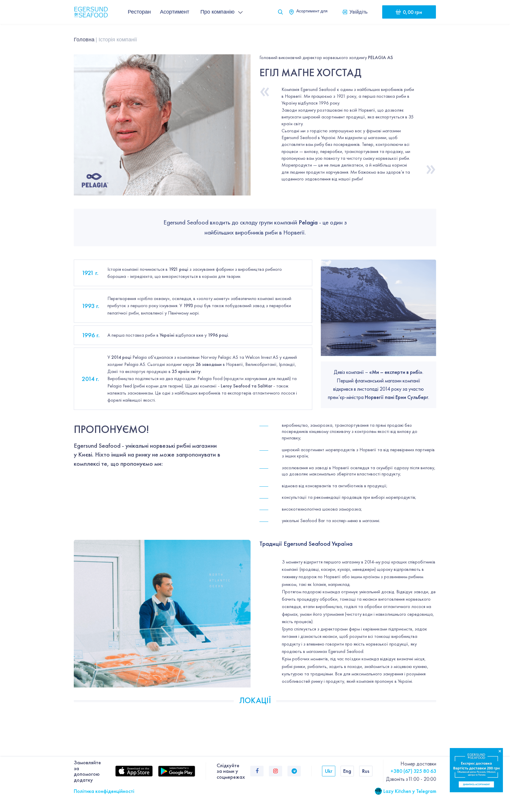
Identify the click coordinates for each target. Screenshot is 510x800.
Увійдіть (358, 11)
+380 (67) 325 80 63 (413, 771)
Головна (84, 40)
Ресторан (139, 12)
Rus (365, 771)
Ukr (328, 771)
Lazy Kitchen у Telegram (409, 791)
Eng (347, 771)
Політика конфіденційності (104, 791)
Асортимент (174, 12)
